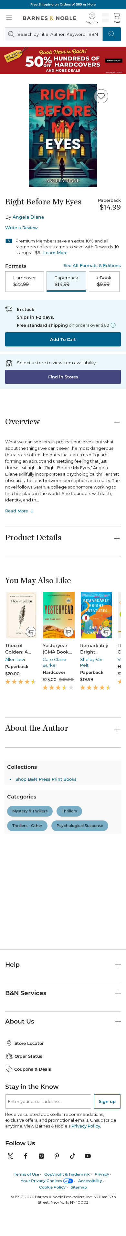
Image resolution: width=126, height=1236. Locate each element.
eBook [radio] (104, 281)
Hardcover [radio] (24, 281)
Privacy (102, 1200)
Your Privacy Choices (41, 1206)
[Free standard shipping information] (113, 325)
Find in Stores (63, 376)
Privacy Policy (85, 1152)
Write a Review (21, 227)
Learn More (55, 252)
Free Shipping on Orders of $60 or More (63, 4)
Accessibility (90, 1206)
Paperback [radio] (66, 281)
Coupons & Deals (32, 1094)
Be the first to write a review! (63, 866)
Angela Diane (28, 217)
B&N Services (26, 1019)
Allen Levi (15, 659)
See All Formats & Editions (92, 265)
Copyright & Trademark (66, 1200)
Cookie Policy (52, 1212)
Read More (16, 510)
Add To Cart (63, 339)
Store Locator (29, 1069)
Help (12, 990)
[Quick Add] (30, 631)
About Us (19, 1047)
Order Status (28, 1082)
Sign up (107, 1127)
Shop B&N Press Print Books (46, 912)
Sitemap (79, 1212)
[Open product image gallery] (63, 135)
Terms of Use (26, 1200)
